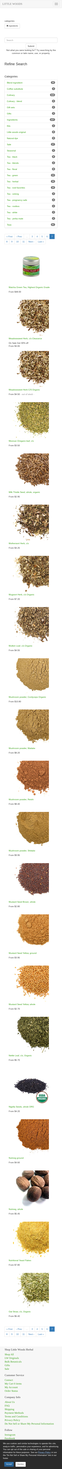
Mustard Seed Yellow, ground (23, 953)
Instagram (10, 1434)
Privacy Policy (12, 1420)
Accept (9, 1464)
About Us (10, 1402)
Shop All (9, 1354)
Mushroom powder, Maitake (22, 748)
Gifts (9, 113)
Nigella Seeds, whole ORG (21, 1107)
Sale (9, 144)
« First (9, 236)
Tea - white (12, 212)
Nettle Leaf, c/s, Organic (20, 1055)
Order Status (11, 1390)
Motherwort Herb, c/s (19, 543)
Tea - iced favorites (16, 187)
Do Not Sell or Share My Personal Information (29, 1423)
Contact (9, 1380)
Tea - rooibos (13, 206)
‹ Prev (19, 236)
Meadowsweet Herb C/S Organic (24, 389)
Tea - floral (12, 169)
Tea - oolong (13, 194)
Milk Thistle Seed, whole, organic (24, 492)
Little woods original (16, 132)
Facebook (10, 1438)
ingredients (13, 26)
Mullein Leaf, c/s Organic (20, 646)
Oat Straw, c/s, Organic (20, 1311)
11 (23, 241)
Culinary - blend (14, 101)
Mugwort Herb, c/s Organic (21, 594)
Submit (31, 46)
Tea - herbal (12, 181)
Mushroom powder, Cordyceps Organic (27, 697)
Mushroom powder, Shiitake (22, 850)
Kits (8, 126)
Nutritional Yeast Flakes (20, 1260)
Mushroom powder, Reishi (21, 799)
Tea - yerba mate (15, 218)
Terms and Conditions (16, 1416)
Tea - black (12, 157)
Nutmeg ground (16, 1158)
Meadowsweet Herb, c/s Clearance (25, 338)
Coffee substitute (15, 89)
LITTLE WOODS (12, 3)
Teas (9, 225)
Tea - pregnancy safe (17, 200)
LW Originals (12, 1358)
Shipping (9, 1409)
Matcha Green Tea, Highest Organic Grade (29, 287)
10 (17, 241)
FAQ (7, 1405)
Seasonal (11, 150)
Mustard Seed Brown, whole (22, 902)
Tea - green (12, 175)
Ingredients (12, 120)
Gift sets (11, 107)
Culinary (11, 95)
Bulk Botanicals (13, 1361)
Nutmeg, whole (16, 1209)
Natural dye (12, 138)
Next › (31, 241)
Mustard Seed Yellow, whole (22, 1004)
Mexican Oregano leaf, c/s (21, 441)
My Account (11, 1387)
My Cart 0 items (13, 1383)
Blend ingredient (14, 82)
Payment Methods (14, 1412)
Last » (41, 241)
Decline (20, 1464)
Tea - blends (13, 163)
